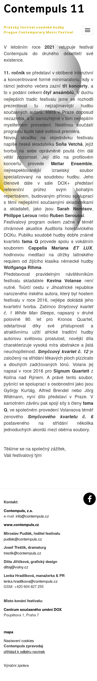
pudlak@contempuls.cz (23, 539)
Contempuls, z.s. (18, 510)
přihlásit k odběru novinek (24, 651)
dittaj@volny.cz (16, 566)
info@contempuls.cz (32, 516)
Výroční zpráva (16, 665)
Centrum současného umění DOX (33, 609)
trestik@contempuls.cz (22, 552)
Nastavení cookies (19, 640)
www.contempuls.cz (21, 524)
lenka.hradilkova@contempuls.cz (31, 581)
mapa (8, 632)
